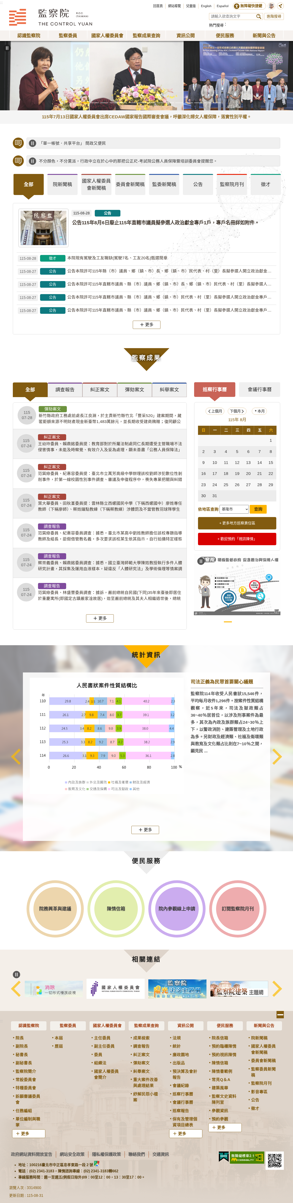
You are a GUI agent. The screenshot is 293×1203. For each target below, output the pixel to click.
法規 (177, 1038)
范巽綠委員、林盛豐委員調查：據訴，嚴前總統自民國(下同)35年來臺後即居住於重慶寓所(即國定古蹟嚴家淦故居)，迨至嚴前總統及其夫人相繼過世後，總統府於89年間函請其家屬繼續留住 (101, 593)
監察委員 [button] (68, 35)
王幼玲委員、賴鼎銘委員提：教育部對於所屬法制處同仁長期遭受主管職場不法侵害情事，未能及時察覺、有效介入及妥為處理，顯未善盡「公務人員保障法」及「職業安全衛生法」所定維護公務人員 (101, 444)
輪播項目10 (161, 102)
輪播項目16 (217, 102)
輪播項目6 (123, 102)
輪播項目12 (179, 102)
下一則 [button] (277, 756)
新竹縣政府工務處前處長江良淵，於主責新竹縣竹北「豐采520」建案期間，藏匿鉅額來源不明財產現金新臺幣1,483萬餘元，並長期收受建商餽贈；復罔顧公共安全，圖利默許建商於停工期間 (102, 416)
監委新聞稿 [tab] (164, 184)
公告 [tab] (198, 184)
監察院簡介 (26, 1071)
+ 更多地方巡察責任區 (237, 523)
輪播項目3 (95, 102)
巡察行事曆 (183, 1094)
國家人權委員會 (107, 1025)
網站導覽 (174, 6)
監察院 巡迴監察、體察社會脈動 (256, 621)
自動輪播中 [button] (7, 48)
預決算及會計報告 (185, 1074)
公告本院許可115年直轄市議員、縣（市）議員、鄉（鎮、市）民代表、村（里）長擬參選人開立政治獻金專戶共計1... (148, 297)
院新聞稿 (259, 1038)
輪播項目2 (85, 102)
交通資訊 (160, 1154)
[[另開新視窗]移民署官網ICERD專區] (54, 989)
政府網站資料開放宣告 (31, 1154)
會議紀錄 (181, 1085)
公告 (255, 1100)
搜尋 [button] (259, 16)
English (206, 6)
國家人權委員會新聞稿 (263, 1049)
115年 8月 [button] (237, 419)
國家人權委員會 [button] (107, 35)
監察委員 (68, 1025)
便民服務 (225, 1025)
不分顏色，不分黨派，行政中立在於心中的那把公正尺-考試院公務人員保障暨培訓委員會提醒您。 (128, 161)
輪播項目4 (104, 102)
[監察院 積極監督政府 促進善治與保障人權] (237, 584)
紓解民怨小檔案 (145, 1097)
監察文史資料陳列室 (224, 1099)
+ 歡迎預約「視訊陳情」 (237, 539)
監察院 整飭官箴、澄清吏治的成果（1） (237, 621)
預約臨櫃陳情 (224, 1046)
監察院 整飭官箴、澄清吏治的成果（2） (247, 621)
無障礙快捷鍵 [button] (251, 6)
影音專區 (259, 1091)
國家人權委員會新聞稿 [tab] (96, 184)
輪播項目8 (142, 102)
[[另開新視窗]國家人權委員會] (116, 989)
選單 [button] (280, 1014)
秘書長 (22, 1054)
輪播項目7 (132, 102)
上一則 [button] (16, 756)
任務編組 (24, 1110)
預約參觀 (220, 1119)
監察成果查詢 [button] (146, 35)
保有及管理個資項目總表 (185, 1122)
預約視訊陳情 (224, 1054)
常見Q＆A (221, 1079)
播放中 (32, 143)
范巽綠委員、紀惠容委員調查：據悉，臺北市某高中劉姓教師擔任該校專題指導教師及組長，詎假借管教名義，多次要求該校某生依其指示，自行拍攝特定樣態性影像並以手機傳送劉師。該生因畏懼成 (101, 533)
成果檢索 (141, 1038)
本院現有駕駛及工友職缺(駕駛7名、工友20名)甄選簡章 (94, 258)
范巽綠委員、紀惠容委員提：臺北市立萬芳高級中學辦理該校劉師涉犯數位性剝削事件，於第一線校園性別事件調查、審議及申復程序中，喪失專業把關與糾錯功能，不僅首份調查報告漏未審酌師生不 (101, 473)
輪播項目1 (76, 102)
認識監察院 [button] (28, 35)
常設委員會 (26, 1079)
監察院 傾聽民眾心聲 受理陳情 (218, 621)
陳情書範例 (222, 1071)
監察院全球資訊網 (50, 17)
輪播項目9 (151, 102)
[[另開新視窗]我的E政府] (224, 1157)
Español (222, 6)
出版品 (179, 1063)
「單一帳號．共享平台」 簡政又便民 (72, 143)
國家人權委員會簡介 (106, 1074)
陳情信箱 (220, 1063)
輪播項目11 (170, 102)
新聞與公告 (264, 1025)
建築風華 (220, 1088)
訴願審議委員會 (28, 1099)
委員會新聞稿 (263, 1060)
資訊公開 (185, 1025)
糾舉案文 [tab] (169, 389)
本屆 (59, 1038)
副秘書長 (24, 1063)
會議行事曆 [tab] (260, 389)
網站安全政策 (72, 1154)
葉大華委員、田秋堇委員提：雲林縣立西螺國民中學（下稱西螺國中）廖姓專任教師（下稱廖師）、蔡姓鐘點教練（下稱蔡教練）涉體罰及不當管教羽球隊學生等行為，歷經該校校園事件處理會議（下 (101, 503)
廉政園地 (181, 1054)
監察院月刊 (261, 1083)
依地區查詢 (208, 509)
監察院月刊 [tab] (232, 184)
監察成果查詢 (146, 1025)
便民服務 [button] (225, 35)
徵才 (255, 1108)
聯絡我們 (136, 1154)
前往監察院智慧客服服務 (271, 6)
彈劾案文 (141, 1063)
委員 (98, 1054)
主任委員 (102, 1038)
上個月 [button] (216, 411)
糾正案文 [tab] (99, 389)
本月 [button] (261, 411)
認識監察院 (29, 1025)
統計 (177, 1046)
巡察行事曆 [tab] (215, 389)
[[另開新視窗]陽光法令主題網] (177, 988)
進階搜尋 (274, 16)
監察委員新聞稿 (263, 1072)
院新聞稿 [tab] (62, 184)
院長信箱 (220, 1038)
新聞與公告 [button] (264, 35)
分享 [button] (280, 6)
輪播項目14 (198, 102)
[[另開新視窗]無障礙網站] (247, 1158)
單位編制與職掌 (28, 1122)
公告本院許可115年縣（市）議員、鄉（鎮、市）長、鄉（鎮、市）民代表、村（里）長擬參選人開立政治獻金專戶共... (148, 271)
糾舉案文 (141, 1071)
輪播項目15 (207, 102)
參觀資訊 (220, 1110)
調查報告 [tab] (65, 389)
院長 (20, 1038)
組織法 (100, 1063)
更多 (149, 324)
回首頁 (158, 6)
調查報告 (141, 1046)
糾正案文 (141, 1054)
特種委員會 (26, 1088)
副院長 (22, 1046)
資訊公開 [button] (185, 35)
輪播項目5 (114, 102)
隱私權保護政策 (106, 1154)
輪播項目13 (189, 102)
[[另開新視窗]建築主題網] (239, 989)
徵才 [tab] (266, 184)
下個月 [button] (235, 411)
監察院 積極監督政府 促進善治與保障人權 (228, 621)
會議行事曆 (183, 1102)
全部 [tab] (28, 184)
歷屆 (59, 1046)
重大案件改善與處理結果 (145, 1082)
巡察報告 (181, 1110)
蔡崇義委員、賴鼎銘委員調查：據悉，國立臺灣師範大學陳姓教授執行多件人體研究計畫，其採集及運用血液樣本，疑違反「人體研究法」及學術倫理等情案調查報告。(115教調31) (101, 563)
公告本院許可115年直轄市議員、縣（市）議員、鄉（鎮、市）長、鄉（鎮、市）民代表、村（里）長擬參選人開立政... (148, 284)
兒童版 (191, 6)
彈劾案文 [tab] (134, 389)
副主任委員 (104, 1046)
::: (1, 3)
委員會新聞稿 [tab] (130, 184)
